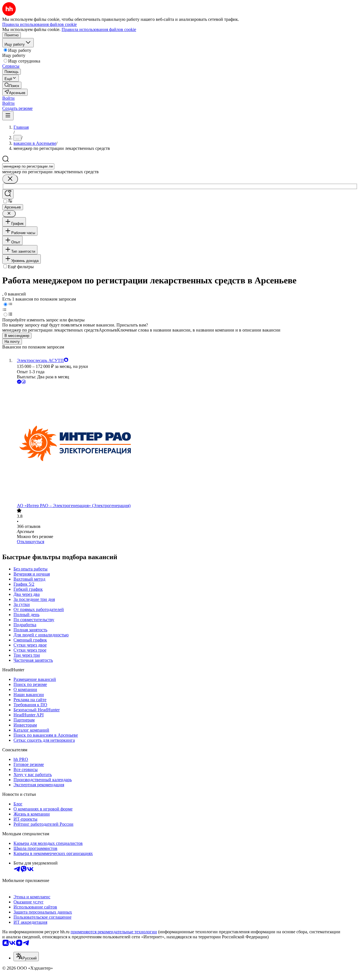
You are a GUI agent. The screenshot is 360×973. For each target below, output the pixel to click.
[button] (8, 98)
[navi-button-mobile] (8, 115)
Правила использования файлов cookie (99, 29)
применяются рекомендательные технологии (114, 931)
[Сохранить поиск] (8, 194)
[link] (11, 85)
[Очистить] (10, 179)
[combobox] (28, 166)
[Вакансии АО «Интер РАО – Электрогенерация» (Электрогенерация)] (185, 444)
